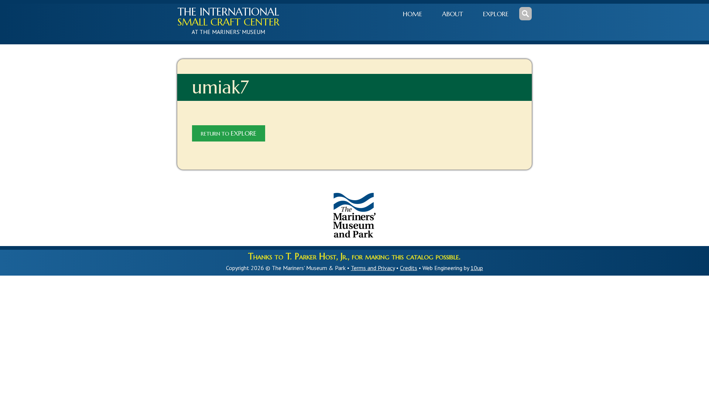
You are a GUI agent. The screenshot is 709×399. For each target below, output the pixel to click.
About (452, 14)
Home (412, 14)
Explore (495, 14)
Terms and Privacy (373, 268)
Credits (408, 268)
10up (476, 268)
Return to (228, 133)
